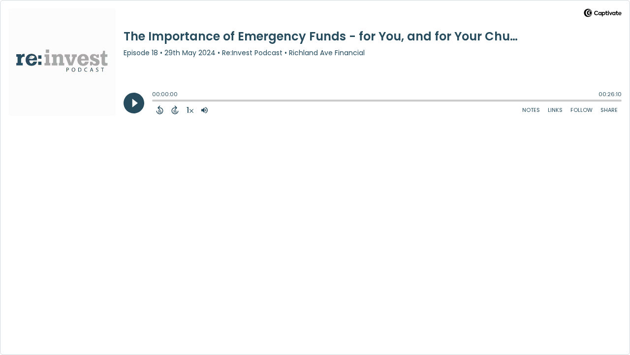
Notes (531, 110)
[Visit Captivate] (603, 14)
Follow (581, 110)
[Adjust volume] (204, 110)
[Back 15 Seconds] (159, 110)
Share (609, 110)
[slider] (154, 101)
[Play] (134, 103)
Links (555, 110)
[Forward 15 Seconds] (175, 110)
